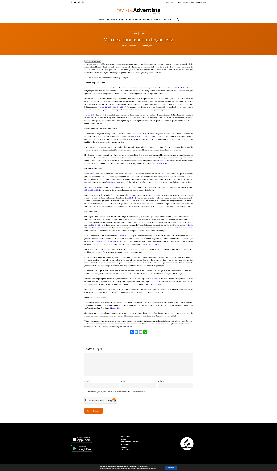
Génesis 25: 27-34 (140, 136)
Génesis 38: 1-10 (113, 182)
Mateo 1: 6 (156, 279)
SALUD (123, 439)
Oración (144, 33)
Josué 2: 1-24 (130, 198)
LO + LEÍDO (125, 450)
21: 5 (116, 107)
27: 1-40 (152, 136)
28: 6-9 (158, 136)
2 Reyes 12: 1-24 (155, 284)
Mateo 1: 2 (180, 88)
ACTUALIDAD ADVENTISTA (131, 442)
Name (87, 381)
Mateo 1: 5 (153, 195)
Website (161, 381)
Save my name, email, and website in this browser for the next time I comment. (116, 392)
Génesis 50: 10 (161, 163)
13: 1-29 (113, 241)
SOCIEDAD (125, 444)
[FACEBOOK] (71, 2)
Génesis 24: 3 (89, 115)
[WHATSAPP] (79, 2)
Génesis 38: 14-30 (91, 190)
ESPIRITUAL (125, 436)
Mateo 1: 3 (92, 174)
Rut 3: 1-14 (96, 225)
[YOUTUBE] (75, 2)
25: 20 (121, 107)
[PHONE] (83, 2)
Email (124, 381)
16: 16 (111, 107)
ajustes (153, 469)
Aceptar (171, 468)
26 (124, 107)
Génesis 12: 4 (103, 107)
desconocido (130, 46)
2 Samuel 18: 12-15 (155, 244)
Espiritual (133, 33)
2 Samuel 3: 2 (104, 241)
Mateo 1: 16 (114, 308)
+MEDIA (124, 447)
